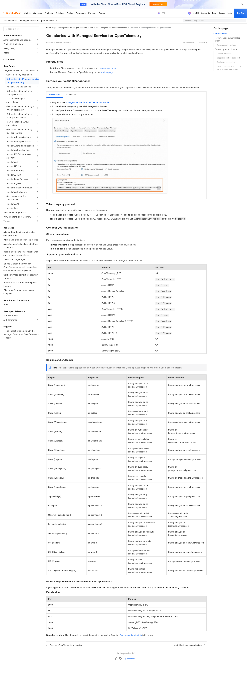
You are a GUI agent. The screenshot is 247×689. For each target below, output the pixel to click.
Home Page (51, 27)
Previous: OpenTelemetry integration (65, 645)
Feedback (131, 658)
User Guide (94, 27)
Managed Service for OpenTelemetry (37, 20)
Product (202, 42)
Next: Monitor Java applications (188, 645)
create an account (107, 68)
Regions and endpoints (131, 635)
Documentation (10, 20)
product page (107, 72)
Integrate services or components (114, 27)
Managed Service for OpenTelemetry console (87, 102)
